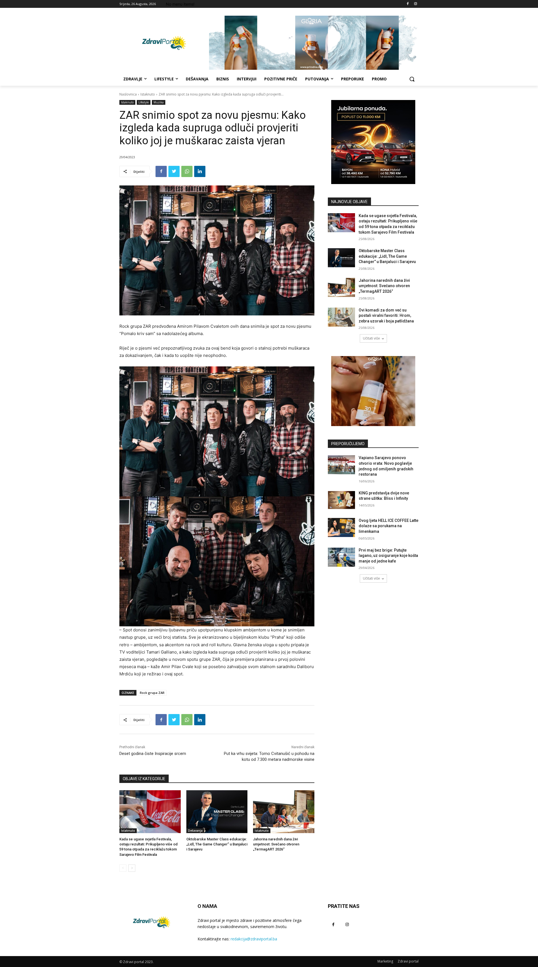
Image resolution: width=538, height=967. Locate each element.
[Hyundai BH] (373, 142)
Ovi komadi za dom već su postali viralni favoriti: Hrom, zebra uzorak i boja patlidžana (386, 315)
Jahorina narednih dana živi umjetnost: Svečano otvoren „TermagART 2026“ (276, 844)
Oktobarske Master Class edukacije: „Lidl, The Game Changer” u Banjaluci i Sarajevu (216, 844)
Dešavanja (195, 831)
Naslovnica (128, 94)
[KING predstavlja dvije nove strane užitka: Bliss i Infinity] (341, 500)
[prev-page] (122, 868)
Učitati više (371, 338)
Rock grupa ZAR (152, 693)
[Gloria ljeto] (314, 43)
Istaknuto (147, 94)
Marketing (385, 961)
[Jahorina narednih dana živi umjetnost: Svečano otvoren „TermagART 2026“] (283, 811)
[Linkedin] (199, 171)
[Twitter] (174, 171)
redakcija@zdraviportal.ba (254, 939)
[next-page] (131, 868)
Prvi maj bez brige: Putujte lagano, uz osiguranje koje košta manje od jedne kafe (388, 555)
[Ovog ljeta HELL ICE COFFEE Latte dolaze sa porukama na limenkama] (341, 527)
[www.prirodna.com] (373, 391)
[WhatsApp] (187, 171)
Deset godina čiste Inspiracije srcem (152, 753)
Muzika (159, 102)
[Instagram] (415, 4)
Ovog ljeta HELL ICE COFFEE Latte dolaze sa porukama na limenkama (388, 526)
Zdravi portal (408, 961)
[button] (412, 79)
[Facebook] (407, 4)
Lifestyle (143, 102)
